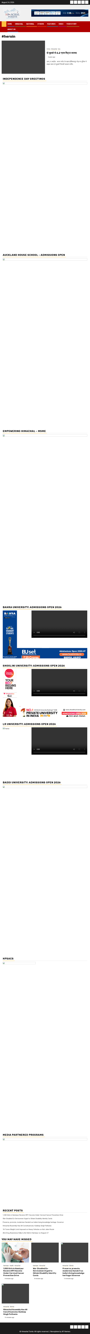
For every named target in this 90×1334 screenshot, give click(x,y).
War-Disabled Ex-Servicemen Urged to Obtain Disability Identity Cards (27, 1219)
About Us (11, 29)
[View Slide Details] (45, 1168)
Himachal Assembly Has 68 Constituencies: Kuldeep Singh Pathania (27, 1226)
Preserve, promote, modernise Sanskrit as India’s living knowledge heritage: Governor (33, 1222)
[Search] (86, 24)
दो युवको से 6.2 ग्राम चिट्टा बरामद (62, 52)
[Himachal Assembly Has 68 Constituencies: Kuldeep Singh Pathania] (15, 1294)
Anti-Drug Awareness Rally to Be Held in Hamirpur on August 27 (26, 1233)
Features (51, 24)
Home (9, 24)
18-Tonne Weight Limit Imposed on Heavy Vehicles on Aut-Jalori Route (28, 1229)
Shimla (71, 1265)
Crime (48, 49)
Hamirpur (6, 1265)
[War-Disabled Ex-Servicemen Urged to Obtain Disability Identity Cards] (45, 1252)
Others (40, 24)
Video (61, 24)
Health (12, 1265)
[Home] (4, 23)
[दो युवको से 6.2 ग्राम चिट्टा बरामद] (23, 57)
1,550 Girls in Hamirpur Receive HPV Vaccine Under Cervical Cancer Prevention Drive (33, 1215)
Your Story (71, 24)
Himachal (19, 24)
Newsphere (54, 1331)
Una (59, 49)
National (30, 24)
